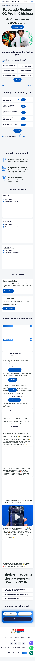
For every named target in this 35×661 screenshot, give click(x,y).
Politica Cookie (28, 650)
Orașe (9, 647)
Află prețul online (17, 27)
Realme (5, 85)
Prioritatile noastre (16, 647)
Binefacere (24, 647)
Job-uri (10, 650)
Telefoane (10, 637)
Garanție (21, 650)
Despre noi (3, 647)
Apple (5, 637)
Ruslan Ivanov (14, 426)
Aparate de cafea (17, 640)
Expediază (17, 619)
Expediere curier (9, 308)
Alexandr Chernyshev (16, 396)
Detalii (23, 99)
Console (29, 637)
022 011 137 (19, 1)
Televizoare (22, 637)
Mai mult (17, 79)
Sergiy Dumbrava (14, 366)
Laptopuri (16, 637)
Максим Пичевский (15, 353)
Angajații (5, 650)
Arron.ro (24, 652)
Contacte (16, 650)
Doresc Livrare (8, 291)
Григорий (12, 410)
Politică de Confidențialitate (14, 652)
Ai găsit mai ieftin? (26, 136)
